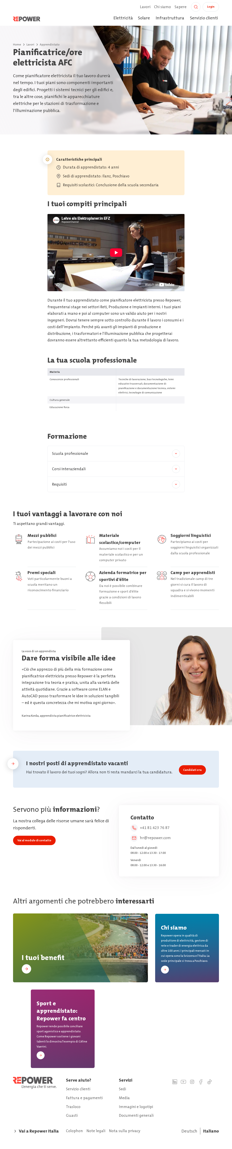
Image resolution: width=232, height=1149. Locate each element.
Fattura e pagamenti (84, 1097)
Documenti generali (136, 1115)
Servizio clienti (204, 18)
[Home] (30, 18)
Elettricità (123, 18)
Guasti (72, 1115)
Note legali (95, 1130)
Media (124, 1097)
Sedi (122, 1089)
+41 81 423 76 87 (155, 827)
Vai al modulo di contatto (34, 840)
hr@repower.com (155, 837)
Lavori (145, 6)
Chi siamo (162, 6)
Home (17, 44)
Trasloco (73, 1106)
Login (210, 7)
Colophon (74, 1130)
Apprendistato (49, 44)
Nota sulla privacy (124, 1130)
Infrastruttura (170, 18)
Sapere (181, 6)
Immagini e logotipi (136, 1106)
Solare (144, 18)
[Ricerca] (195, 7)
